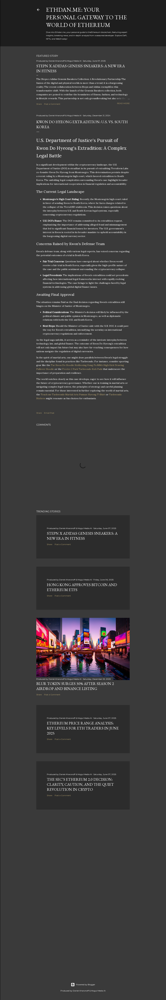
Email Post (49, 413)
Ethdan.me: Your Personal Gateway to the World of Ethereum (86, 17)
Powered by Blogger (85, 984)
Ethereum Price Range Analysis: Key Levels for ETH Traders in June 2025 (83, 728)
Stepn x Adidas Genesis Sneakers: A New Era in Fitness (82, 536)
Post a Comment (52, 104)
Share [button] (39, 104)
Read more (123, 103)
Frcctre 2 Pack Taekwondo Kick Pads (82, 369)
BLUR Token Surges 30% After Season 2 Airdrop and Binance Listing (75, 686)
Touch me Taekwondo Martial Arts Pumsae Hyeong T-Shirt (73, 394)
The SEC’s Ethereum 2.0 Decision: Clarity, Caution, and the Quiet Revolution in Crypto (80, 784)
